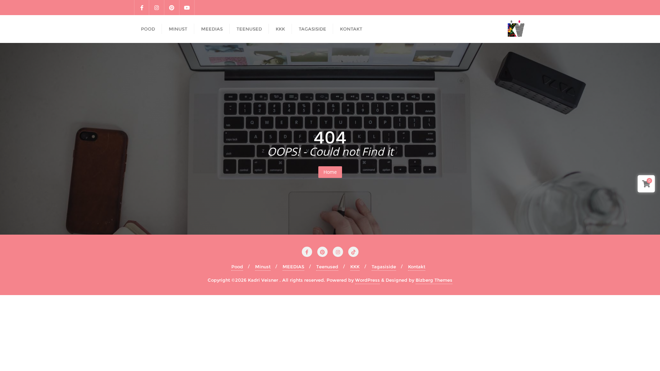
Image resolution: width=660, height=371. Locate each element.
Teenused (327, 266)
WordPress (367, 280)
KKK (355, 266)
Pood (237, 266)
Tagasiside (384, 266)
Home (330, 172)
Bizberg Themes (434, 280)
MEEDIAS (293, 266)
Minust (263, 266)
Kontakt (416, 266)
